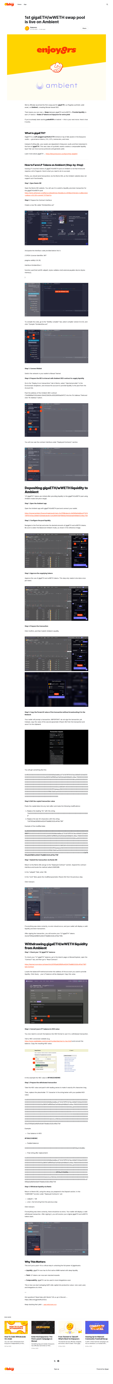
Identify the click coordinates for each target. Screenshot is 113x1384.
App (25, 4)
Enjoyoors (33, 27)
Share (84, 28)
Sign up (56, 1369)
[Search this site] (107, 4)
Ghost (106, 1369)
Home (19, 4)
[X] (55, 1361)
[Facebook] (58, 1361)
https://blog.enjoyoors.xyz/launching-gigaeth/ (61, 154)
